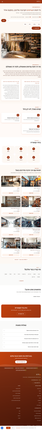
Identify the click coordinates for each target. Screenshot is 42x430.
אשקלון (6, 274)
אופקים (34, 274)
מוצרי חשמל (39, 395)
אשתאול (38, 276)
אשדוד (10, 274)
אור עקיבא (24, 274)
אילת (14, 274)
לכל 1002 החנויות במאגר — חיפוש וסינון (21, 259)
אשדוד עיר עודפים (8, 98)
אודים (39, 274)
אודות (19, 413)
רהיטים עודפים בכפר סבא (16, 395)
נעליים (34, 24)
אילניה (19, 274)
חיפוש (4, 20)
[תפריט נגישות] (2, 428)
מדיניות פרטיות (38, 425)
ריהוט (30, 24)
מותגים (19, 418)
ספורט (40, 398)
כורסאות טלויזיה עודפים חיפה (32, 98)
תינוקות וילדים (39, 405)
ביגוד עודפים (39, 388)
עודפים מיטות (13, 75)
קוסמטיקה (39, 400)
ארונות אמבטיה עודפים (20, 75)
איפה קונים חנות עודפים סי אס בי (11, 97)
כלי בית (40, 402)
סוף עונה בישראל (38, 413)
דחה (12, 427)
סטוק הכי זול (39, 420)
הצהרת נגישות (28, 425)
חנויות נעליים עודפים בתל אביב (15, 400)
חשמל (25, 24)
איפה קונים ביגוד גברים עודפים (34, 95)
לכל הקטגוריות (21, 313)
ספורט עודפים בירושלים (16, 398)
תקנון (33, 425)
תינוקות (9, 75)
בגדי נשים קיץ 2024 (38, 418)
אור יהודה (29, 274)
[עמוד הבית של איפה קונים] (38, 375)
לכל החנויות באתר (37, 382)
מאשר (8, 427)
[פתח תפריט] (2, 2)
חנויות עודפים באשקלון (37, 415)
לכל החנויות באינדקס (21, 361)
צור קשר (19, 415)
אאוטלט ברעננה (17, 393)
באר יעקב (33, 276)
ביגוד (39, 24)
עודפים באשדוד (18, 388)
